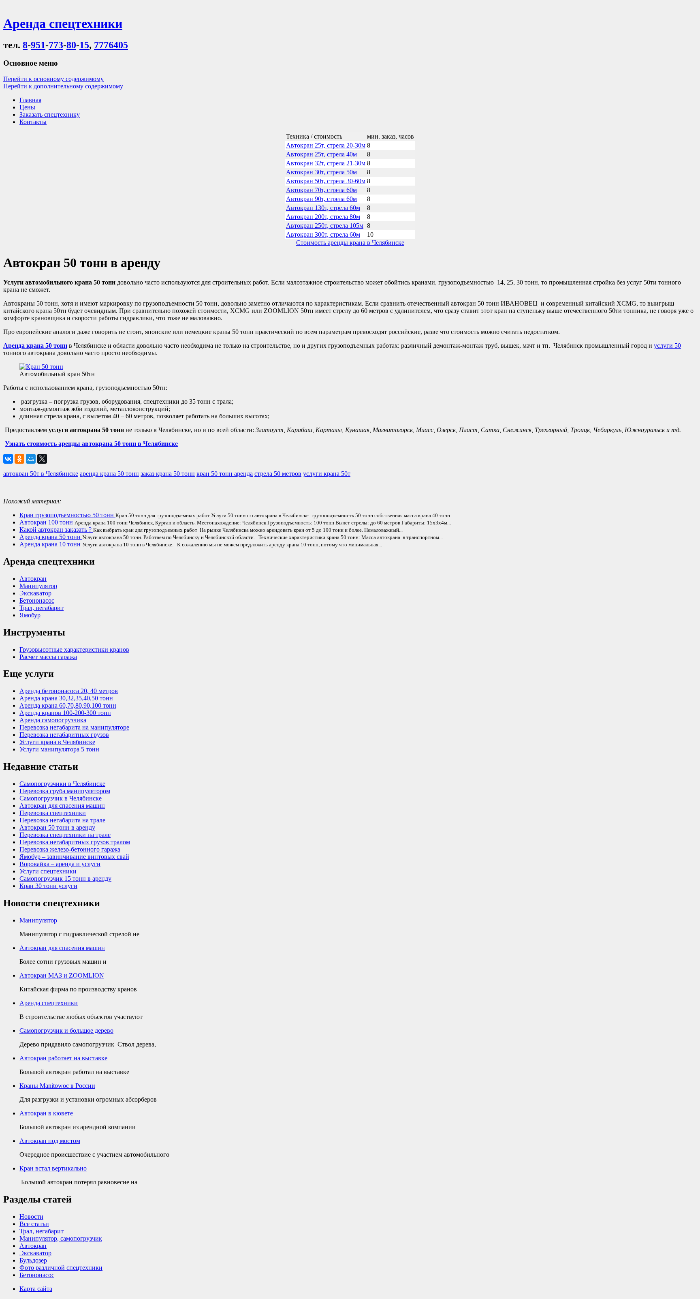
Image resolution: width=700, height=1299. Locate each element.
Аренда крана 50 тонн (50, 536)
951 (38, 45)
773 (56, 45)
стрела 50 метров (277, 473)
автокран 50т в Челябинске (40, 473)
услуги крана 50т (326, 473)
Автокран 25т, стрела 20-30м (325, 145)
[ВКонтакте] (8, 459)
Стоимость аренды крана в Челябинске (350, 242)
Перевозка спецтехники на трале (65, 834)
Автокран (33, 578)
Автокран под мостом (49, 1140)
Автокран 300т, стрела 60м (323, 234)
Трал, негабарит (41, 607)
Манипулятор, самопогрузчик (60, 1238)
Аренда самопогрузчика (52, 720)
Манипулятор (38, 585)
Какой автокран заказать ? (56, 529)
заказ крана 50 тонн (168, 473)
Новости (31, 1216)
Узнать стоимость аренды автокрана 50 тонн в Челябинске (91, 443)
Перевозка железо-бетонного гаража (69, 849)
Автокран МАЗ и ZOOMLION (61, 975)
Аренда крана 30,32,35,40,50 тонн (66, 698)
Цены (27, 107)
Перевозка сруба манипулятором (64, 791)
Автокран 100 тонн (47, 522)
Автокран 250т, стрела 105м (324, 225)
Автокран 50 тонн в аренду (57, 827)
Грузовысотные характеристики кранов (74, 649)
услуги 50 (667, 345)
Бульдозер (33, 1260)
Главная (30, 99)
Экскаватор (35, 593)
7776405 (111, 45)
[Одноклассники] (19, 459)
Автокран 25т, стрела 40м (321, 154)
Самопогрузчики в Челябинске (62, 783)
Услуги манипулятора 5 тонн (59, 749)
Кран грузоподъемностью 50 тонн (67, 514)
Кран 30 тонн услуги (48, 885)
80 (71, 45)
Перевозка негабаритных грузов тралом (74, 842)
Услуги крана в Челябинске (57, 741)
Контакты (33, 121)
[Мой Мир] (31, 459)
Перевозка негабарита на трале (62, 820)
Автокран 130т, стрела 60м (323, 207)
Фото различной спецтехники (60, 1267)
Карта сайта (35, 1288)
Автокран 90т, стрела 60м (321, 198)
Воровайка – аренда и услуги (59, 863)
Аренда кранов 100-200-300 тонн (65, 712)
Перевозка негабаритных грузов (64, 734)
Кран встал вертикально (53, 1168)
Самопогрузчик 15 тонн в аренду (65, 878)
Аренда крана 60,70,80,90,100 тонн (67, 705)
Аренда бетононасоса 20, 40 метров (68, 690)
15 (84, 45)
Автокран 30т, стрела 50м (321, 172)
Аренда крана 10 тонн (50, 544)
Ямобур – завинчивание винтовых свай (74, 856)
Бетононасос (36, 600)
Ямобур (30, 615)
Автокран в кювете (46, 1113)
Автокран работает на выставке (63, 1058)
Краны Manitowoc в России (57, 1085)
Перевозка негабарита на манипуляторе (74, 727)
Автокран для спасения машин (62, 805)
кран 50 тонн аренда (224, 473)
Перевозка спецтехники (52, 812)
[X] (42, 459)
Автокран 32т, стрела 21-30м (325, 163)
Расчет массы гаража (48, 656)
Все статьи (34, 1223)
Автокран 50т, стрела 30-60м (325, 181)
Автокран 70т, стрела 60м (321, 189)
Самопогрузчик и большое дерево (66, 1030)
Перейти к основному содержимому (53, 78)
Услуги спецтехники (48, 871)
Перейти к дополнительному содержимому (63, 86)
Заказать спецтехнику (49, 114)
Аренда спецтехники (48, 1002)
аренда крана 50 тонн (109, 473)
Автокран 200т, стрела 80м (323, 216)
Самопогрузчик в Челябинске (60, 798)
